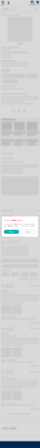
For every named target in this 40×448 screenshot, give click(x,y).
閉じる (11, 232)
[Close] (36, 214)
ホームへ (28, 232)
